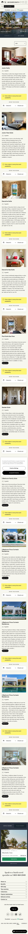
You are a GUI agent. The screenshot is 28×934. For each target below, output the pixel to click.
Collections (4, 891)
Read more (5, 363)
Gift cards (18, 924)
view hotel (14, 859)
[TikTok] (20, 914)
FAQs (5, 923)
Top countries (4, 889)
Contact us (4, 899)
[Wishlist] (20, 2)
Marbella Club (7, 853)
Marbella (8, 25)
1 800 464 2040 (19, 875)
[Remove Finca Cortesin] (13, 6)
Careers (14, 923)
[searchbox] (21, 6)
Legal (2, 923)
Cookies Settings (14, 468)
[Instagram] (7, 914)
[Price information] (27, 31)
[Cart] (23, 2)
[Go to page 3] (14, 128)
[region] (14, 467)
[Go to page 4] (15, 265)
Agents (10, 923)
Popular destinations (6, 894)
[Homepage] (13, 2)
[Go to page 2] (13, 128)
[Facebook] (11, 914)
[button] (8, 826)
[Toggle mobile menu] (26, 2)
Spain (13, 25)
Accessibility (24, 923)
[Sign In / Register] (2, 2)
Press (7, 923)
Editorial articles (5, 897)
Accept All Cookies (14, 472)
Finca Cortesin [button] (8, 6)
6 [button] (18, 864)
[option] (14, 846)
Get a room (21, 35)
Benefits (3, 884)
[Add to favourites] (3, 27)
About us (3, 881)
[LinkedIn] (16, 914)
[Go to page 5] (16, 265)
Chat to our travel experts (20, 931)
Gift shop (3, 886)
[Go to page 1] (11, 265)
